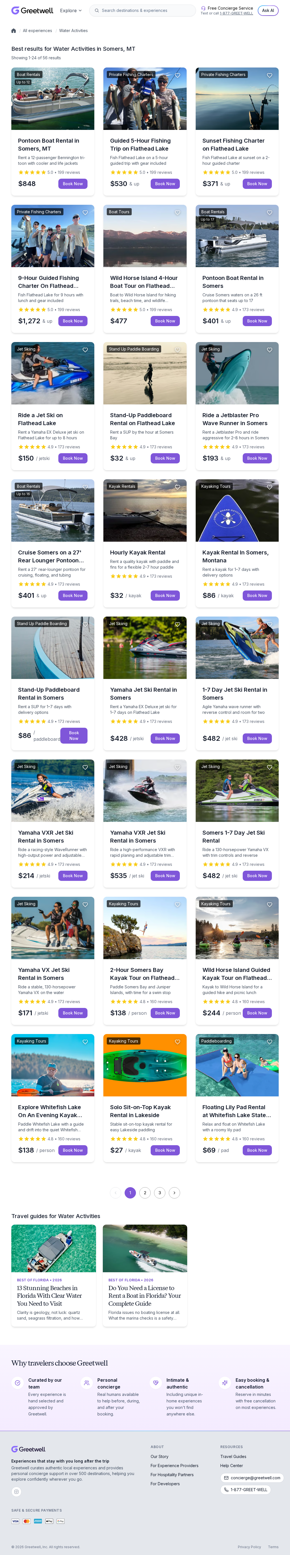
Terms (273, 1547)
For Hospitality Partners (172, 1474)
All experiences (37, 30)
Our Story (160, 1456)
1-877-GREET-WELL (236, 13)
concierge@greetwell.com (255, 1477)
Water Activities (73, 30)
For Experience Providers (175, 1465)
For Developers (165, 1483)
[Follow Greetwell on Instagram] (16, 1492)
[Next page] (174, 1193)
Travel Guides (233, 1456)
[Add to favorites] (85, 75)
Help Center (231, 1465)
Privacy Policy (249, 1547)
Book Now (73, 183)
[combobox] (146, 10)
